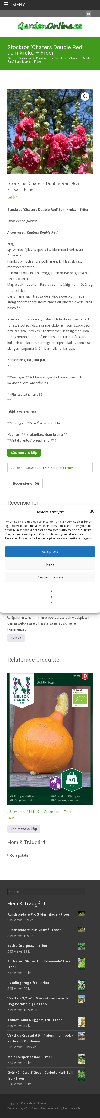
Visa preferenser (50, 577)
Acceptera (50, 551)
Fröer (69, 467)
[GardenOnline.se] (50, 26)
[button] (92, 512)
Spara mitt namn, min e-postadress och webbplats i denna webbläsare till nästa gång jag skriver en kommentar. (48, 623)
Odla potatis (19, 855)
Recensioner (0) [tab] (26, 483)
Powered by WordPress (23, 1108)
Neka (50, 564)
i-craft (54, 1108)
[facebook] (88, 15)
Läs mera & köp (24, 452)
